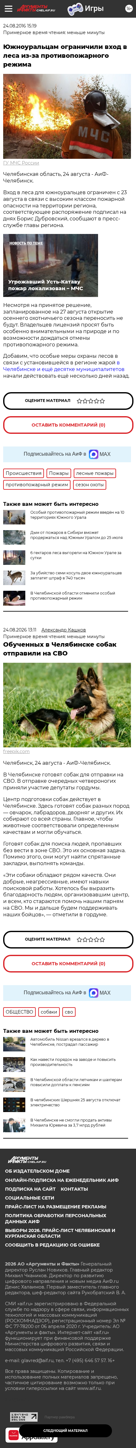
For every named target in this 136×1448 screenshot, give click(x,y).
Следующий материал (65, 1431)
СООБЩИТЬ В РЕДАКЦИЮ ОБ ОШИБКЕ (52, 1245)
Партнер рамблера (60, 1417)
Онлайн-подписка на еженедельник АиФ (62, 1180)
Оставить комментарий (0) (68, 425)
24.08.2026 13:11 (19, 630)
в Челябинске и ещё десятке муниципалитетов (64, 366)
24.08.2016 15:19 (20, 26)
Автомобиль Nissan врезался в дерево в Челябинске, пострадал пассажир (69, 1042)
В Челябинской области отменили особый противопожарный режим (72, 596)
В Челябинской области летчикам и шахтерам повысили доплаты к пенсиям (76, 1082)
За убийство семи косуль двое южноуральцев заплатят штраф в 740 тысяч (76, 575)
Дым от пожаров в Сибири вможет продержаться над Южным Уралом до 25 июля (76, 535)
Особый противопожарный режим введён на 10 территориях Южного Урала (77, 515)
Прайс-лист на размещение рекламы (55, 1207)
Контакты (74, 1189)
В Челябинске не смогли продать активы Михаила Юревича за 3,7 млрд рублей (71, 1123)
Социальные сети (29, 1198)
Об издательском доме (37, 1171)
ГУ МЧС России (21, 163)
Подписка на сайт (30, 1189)
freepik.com (16, 751)
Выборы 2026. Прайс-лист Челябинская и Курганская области (60, 1233)
